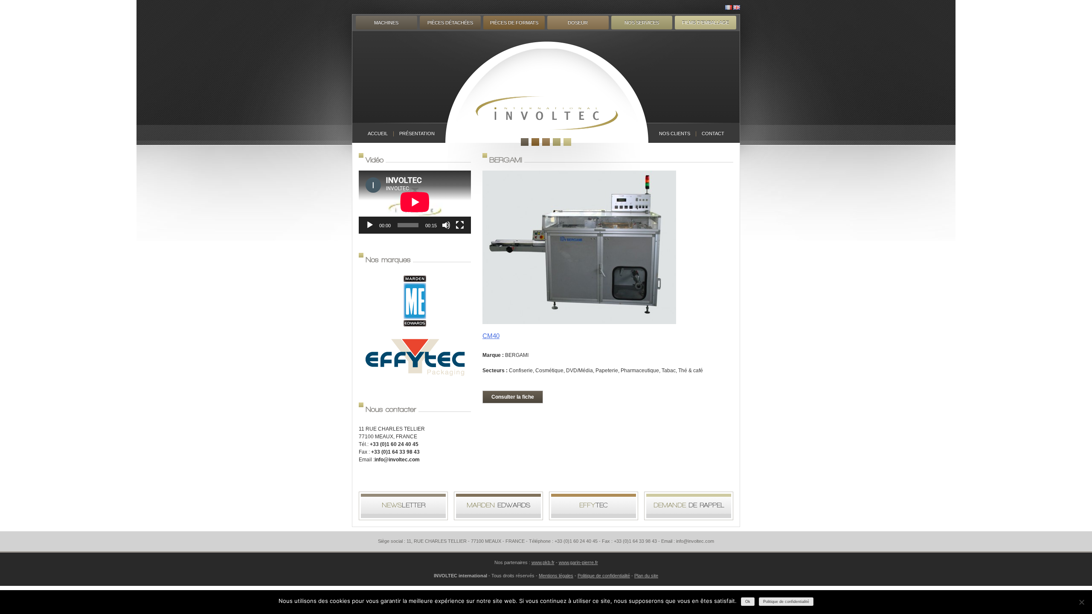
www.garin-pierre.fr (578, 562)
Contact (713, 133)
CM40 (491, 335)
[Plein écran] (460, 225)
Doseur (578, 22)
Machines (386, 22)
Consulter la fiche (512, 397)
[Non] (1081, 602)
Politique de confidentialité (604, 575)
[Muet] (446, 225)
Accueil (378, 133)
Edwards (498, 505)
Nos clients (674, 133)
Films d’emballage (705, 22)
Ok (747, 602)
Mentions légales (556, 575)
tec (593, 505)
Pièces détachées (450, 22)
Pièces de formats (514, 22)
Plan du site (646, 575)
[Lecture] (370, 225)
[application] (415, 202)
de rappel (688, 505)
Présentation (417, 133)
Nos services (641, 22)
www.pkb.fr (543, 562)
